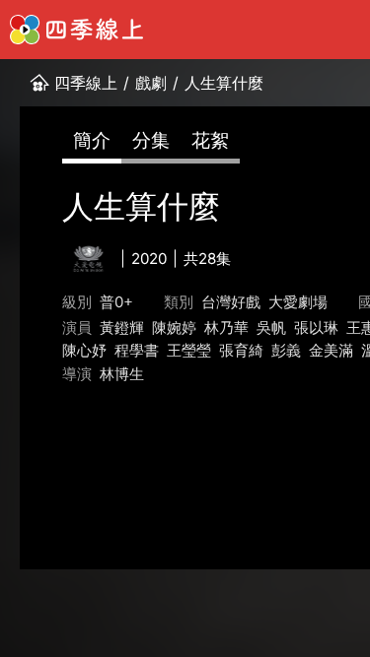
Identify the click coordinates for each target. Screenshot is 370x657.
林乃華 (226, 327)
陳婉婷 (174, 327)
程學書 (136, 350)
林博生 (122, 373)
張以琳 (316, 327)
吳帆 (271, 327)
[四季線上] (76, 29)
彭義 (286, 350)
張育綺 (241, 350)
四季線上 (85, 83)
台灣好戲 (230, 302)
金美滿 (331, 350)
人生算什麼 (224, 83)
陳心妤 (84, 350)
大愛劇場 (298, 302)
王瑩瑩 (189, 350)
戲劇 (151, 83)
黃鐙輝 (122, 327)
